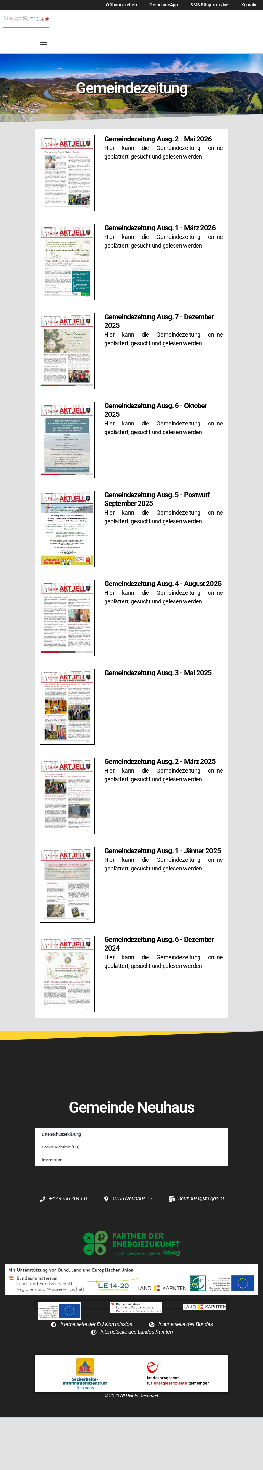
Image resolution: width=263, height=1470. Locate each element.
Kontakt (249, 5)
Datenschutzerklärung (61, 1134)
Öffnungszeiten (121, 5)
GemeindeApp (163, 5)
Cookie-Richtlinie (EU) (61, 1147)
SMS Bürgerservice (209, 5)
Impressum (52, 1159)
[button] (43, 44)
